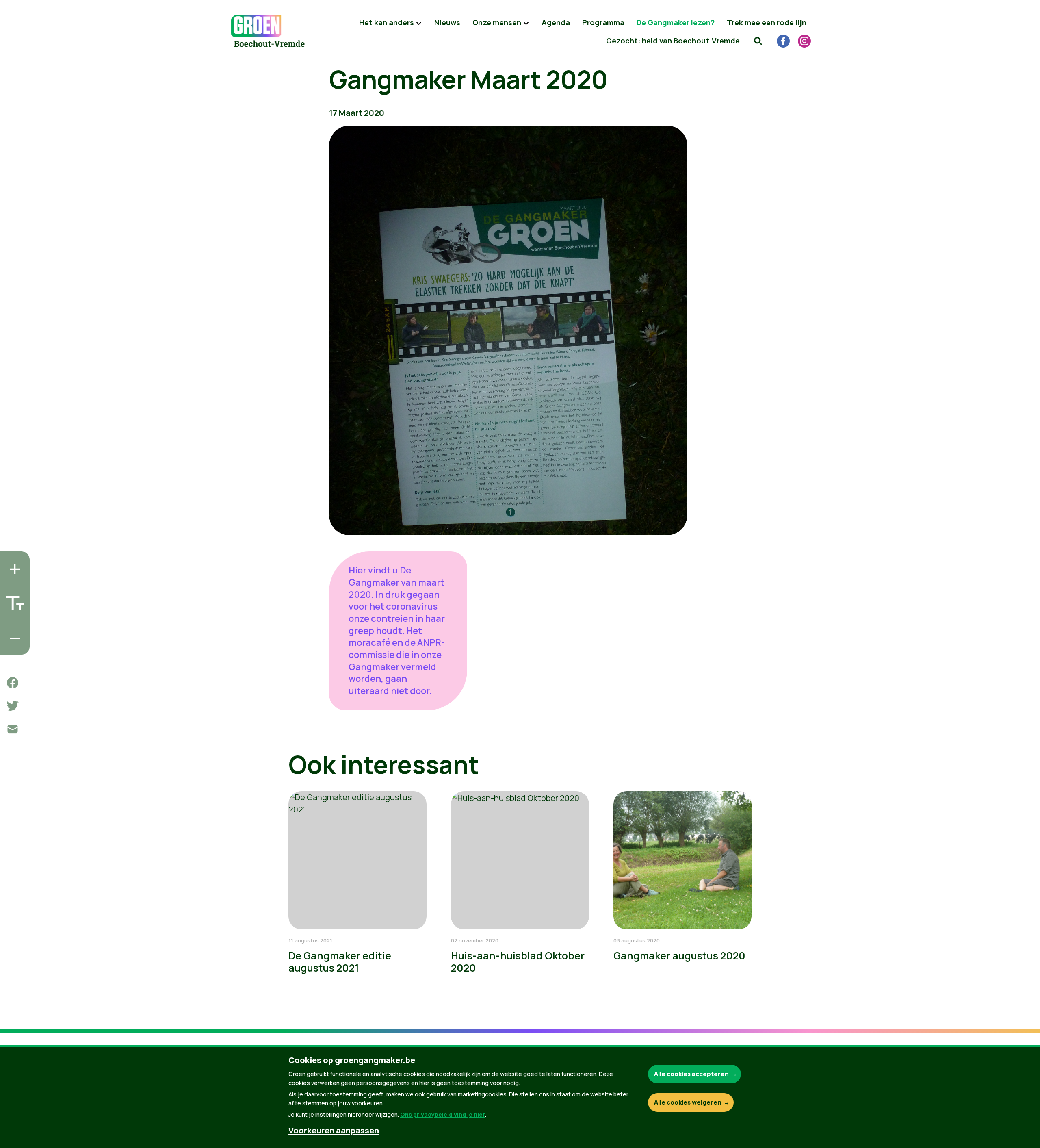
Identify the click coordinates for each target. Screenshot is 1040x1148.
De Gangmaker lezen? (676, 22)
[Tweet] (12, 705)
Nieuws (447, 22)
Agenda (556, 22)
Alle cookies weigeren (688, 1102)
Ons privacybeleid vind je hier (442, 1114)
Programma (603, 22)
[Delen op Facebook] (12, 682)
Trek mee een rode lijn (766, 22)
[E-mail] (12, 729)
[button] (758, 40)
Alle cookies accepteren (691, 1074)
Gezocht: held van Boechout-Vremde (673, 41)
